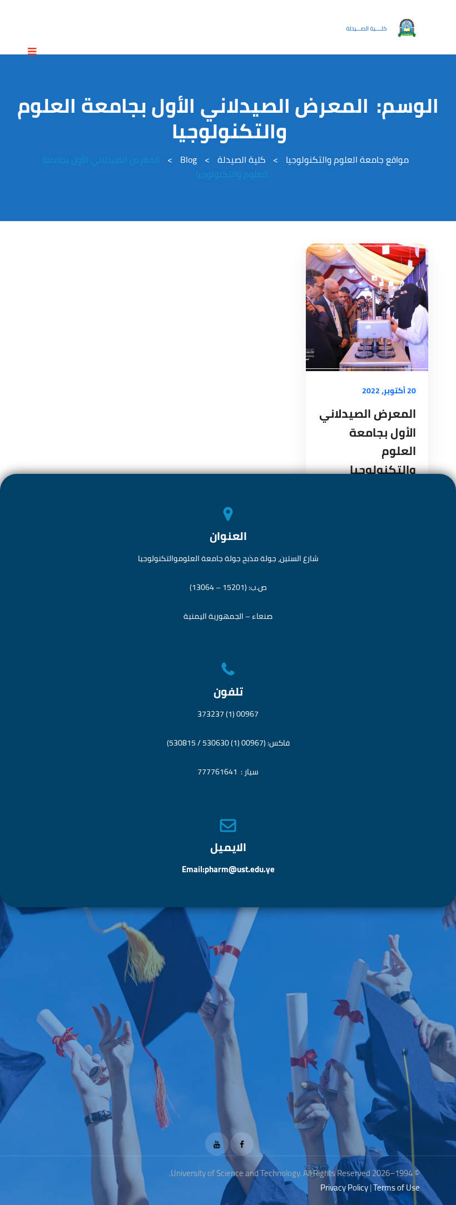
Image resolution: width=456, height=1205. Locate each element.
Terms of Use (396, 1187)
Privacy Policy (344, 1187)
